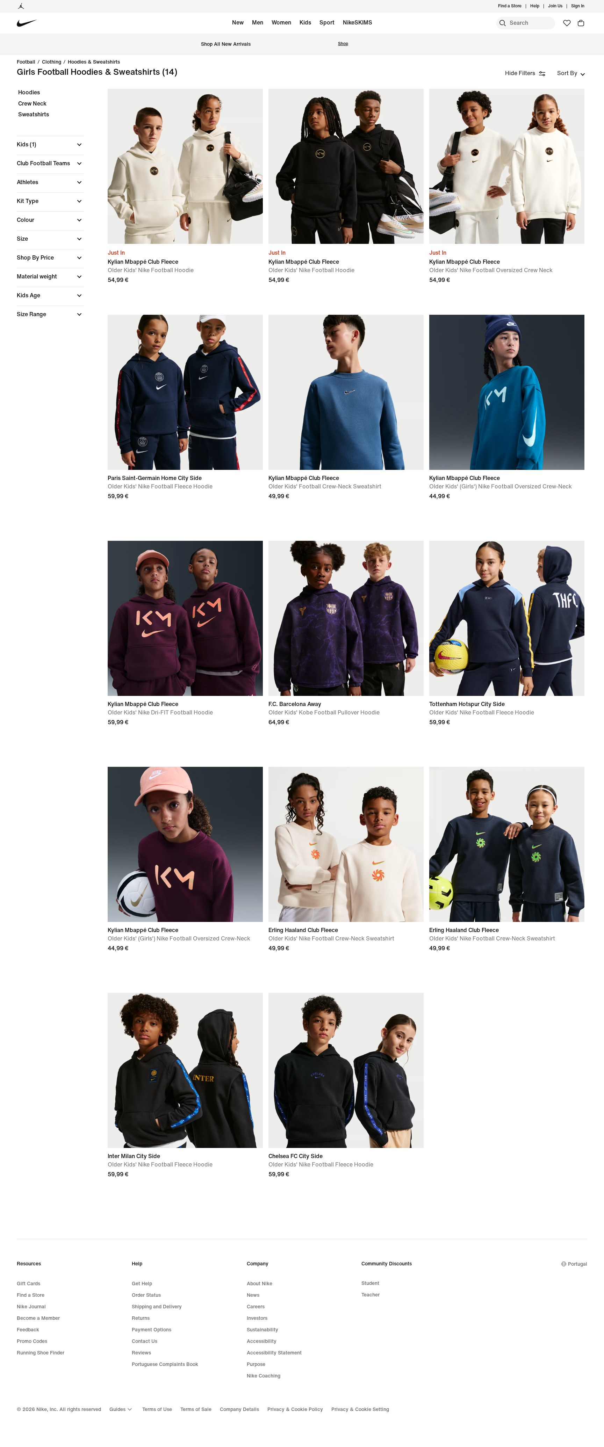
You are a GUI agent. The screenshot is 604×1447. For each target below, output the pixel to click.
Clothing (51, 62)
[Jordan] (21, 6)
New (238, 23)
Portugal (577, 1264)
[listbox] (571, 73)
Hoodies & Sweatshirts (94, 62)
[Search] (502, 23)
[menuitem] (541, 6)
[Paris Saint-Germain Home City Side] (185, 392)
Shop (343, 44)
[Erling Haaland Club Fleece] (346, 844)
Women (281, 23)
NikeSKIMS (357, 23)
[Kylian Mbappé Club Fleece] (185, 166)
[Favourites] (567, 23)
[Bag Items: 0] (581, 23)
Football (26, 62)
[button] (50, 144)
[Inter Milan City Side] (185, 1070)
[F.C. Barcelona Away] (346, 618)
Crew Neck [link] (32, 104)
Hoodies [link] (29, 92)
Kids (305, 23)
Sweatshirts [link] (33, 114)
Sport (327, 23)
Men (257, 23)
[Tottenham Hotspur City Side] (506, 618)
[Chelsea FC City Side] (346, 1070)
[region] (45, 209)
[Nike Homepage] (27, 23)
